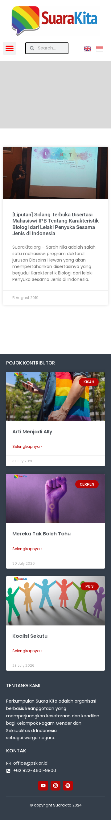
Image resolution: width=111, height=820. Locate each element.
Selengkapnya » (27, 446)
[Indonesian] (102, 48)
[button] (9, 48)
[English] (90, 48)
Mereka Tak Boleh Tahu (41, 533)
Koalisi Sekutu (29, 636)
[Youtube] (43, 785)
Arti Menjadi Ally (32, 431)
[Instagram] (55, 785)
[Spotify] (68, 785)
